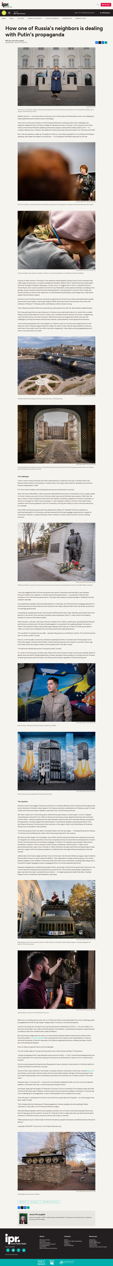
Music (12, 18)
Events (66, 1240)
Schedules (92, 1240)
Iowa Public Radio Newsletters (73, 1241)
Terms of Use (93, 1245)
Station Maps (93, 1241)
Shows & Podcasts (35, 18)
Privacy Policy (93, 1244)
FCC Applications (44, 1245)
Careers (66, 1242)
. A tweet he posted (37, 1038)
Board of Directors (45, 1242)
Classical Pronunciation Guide (98, 1247)
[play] (4, 13)
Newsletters (80, 18)
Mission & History (45, 1240)
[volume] (9, 13)
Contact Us (67, 1244)
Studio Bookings (69, 1245)
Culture (21, 18)
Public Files (43, 1247)
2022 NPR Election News (50, 1202)
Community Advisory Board (48, 1244)
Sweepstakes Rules (94, 1242)
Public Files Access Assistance (48, 1248)
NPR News (23, 1202)
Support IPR (67, 18)
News (4, 18)
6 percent (90, 1071)
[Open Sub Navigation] (7, 18)
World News (34, 1202)
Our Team (42, 1241)
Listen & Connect (52, 18)
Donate (106, 5)
